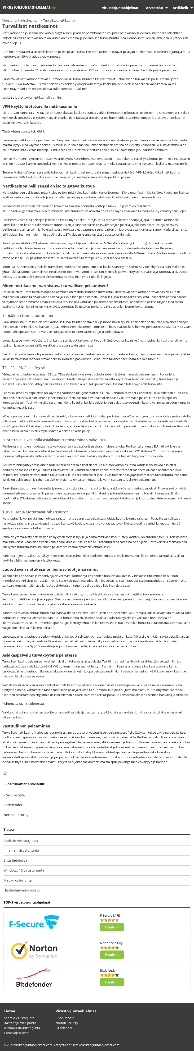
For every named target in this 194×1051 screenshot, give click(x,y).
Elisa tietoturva (15, 860)
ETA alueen (129, 192)
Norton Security (16, 815)
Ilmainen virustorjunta (21, 850)
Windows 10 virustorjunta (24, 870)
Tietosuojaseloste (16, 1033)
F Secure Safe (14, 795)
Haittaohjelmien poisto (22, 890)
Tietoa (9, 1011)
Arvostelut (154, 7)
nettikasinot (100, 52)
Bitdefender (13, 805)
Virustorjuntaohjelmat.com (21, 20)
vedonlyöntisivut (53, 636)
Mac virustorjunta (18, 880)
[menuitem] (120, 8)
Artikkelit (180, 7)
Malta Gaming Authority (129, 243)
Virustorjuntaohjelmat (120, 7)
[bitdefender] (34, 977)
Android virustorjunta (21, 840)
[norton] (34, 949)
